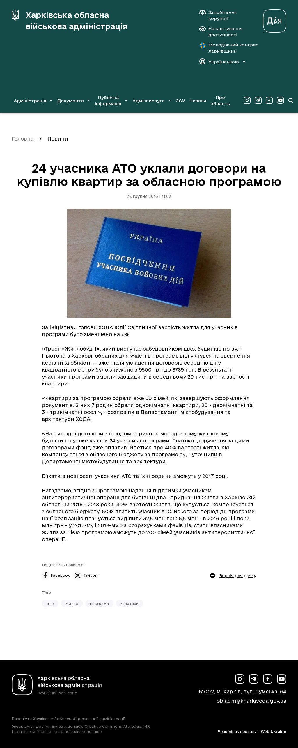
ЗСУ (180, 100)
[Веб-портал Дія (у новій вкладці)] (274, 19)
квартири (129, 603)
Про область (220, 100)
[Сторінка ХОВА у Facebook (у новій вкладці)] (269, 100)
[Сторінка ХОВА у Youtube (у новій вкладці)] (280, 100)
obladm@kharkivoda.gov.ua (251, 701)
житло (71, 603)
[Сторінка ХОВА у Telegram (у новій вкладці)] (258, 100)
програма (99, 603)
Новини (197, 100)
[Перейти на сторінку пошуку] (291, 100)
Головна (22, 138)
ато (50, 603)
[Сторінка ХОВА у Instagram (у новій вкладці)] (247, 100)
